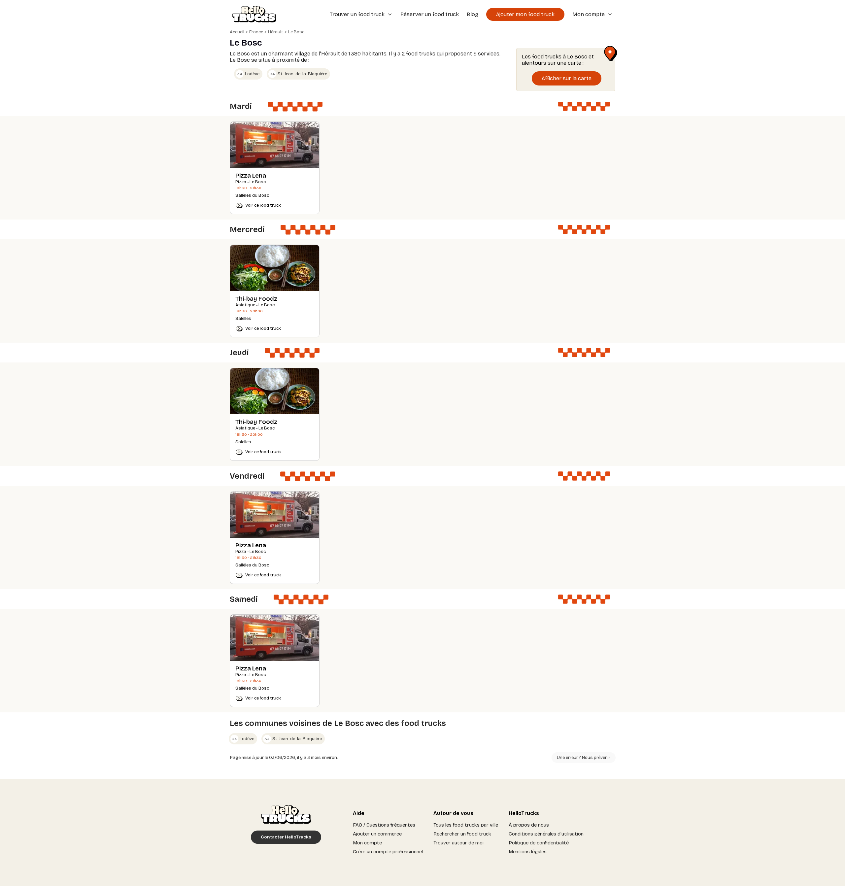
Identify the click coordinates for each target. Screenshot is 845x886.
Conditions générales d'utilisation (546, 834)
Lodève (248, 74)
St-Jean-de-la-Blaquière (298, 74)
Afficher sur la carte (567, 78)
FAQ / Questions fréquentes (384, 825)
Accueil (237, 32)
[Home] (252, 15)
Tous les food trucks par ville (465, 825)
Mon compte (367, 843)
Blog (472, 14)
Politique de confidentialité (539, 843)
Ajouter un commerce (377, 834)
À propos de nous (529, 825)
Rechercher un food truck (462, 834)
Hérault (275, 32)
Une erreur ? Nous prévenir (583, 757)
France (256, 32)
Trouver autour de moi (458, 843)
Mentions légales (528, 852)
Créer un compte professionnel (388, 852)
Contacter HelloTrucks (286, 837)
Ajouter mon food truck (525, 14)
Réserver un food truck (429, 14)
